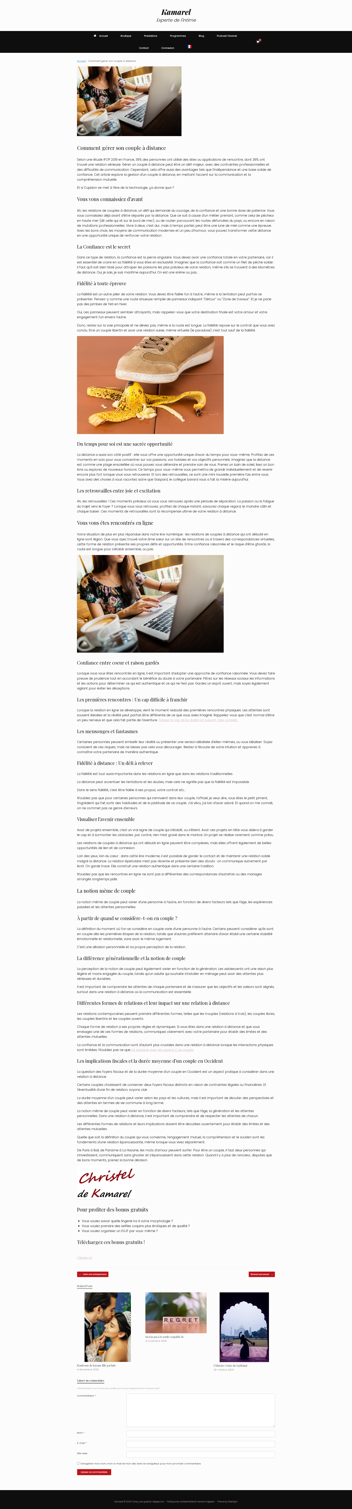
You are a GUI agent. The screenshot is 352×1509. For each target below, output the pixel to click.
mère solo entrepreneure (93, 1274)
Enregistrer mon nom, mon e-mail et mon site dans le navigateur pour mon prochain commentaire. (141, 1463)
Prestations (150, 36)
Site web (82, 1453)
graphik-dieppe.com (154, 1501)
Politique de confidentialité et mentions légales (190, 1501)
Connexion (167, 48)
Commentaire (86, 1395)
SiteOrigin (233, 1501)
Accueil (103, 36)
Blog (201, 36)
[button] (269, 42)
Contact (143, 48)
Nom (81, 1433)
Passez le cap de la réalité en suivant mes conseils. (198, 720)
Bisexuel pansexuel (262, 1274)
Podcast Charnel (227, 36)
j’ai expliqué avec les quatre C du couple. (162, 1050)
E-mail (82, 1443)
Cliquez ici (84, 1258)
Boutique (126, 36)
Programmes (178, 36)
